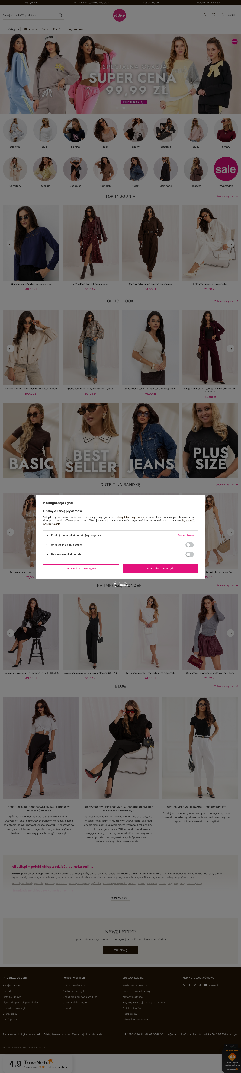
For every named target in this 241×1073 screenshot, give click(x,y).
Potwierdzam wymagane (81, 568)
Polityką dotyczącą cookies (129, 517)
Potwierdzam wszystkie (160, 568)
